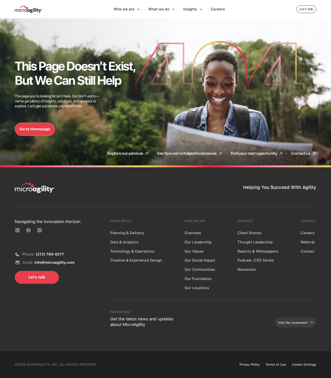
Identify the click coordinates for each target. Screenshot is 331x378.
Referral (308, 242)
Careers (308, 233)
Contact (308, 251)
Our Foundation (198, 279)
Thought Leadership (255, 242)
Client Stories (249, 233)
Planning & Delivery (127, 233)
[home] (28, 9)
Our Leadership (198, 242)
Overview (193, 233)
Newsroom (246, 269)
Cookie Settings (304, 364)
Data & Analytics (124, 242)
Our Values (194, 251)
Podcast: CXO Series (255, 260)
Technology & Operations (132, 251)
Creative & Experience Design (136, 260)
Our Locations (197, 288)
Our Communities (200, 269)
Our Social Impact (200, 260)
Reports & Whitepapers (257, 251)
